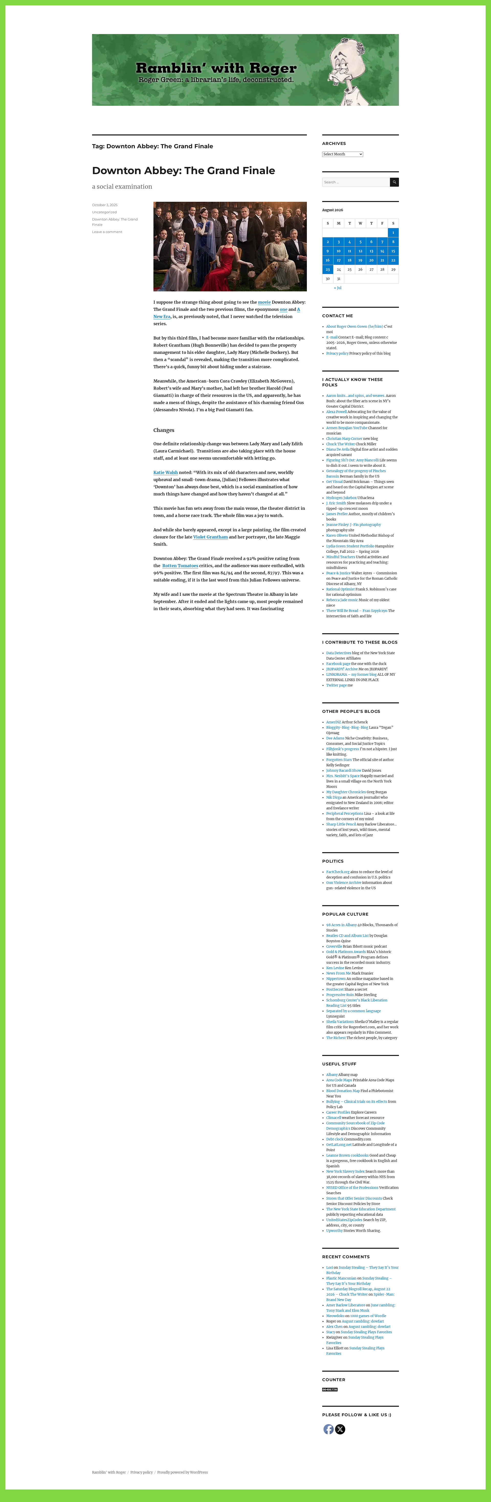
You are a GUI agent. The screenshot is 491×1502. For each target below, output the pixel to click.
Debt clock (334, 1139)
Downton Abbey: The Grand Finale (183, 170)
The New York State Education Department (361, 1209)
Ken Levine (335, 968)
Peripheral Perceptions (344, 813)
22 (393, 260)
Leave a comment (107, 232)
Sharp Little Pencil (341, 824)
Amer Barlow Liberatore (345, 1305)
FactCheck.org (338, 872)
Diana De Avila (338, 449)
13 (371, 251)
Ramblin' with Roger (109, 1472)
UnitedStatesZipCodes (344, 1220)
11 (349, 251)
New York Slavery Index (345, 1171)
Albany (332, 1075)
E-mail (332, 337)
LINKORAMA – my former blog (351, 674)
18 (349, 260)
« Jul (337, 288)
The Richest (336, 1038)
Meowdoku (335, 1316)
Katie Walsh (165, 472)
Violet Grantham (210, 537)
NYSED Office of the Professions (352, 1188)
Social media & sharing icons (216, 1498)
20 (371, 260)
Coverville (334, 946)
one (283, 309)
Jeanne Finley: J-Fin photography (353, 525)
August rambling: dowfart (363, 1321)
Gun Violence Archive (343, 883)
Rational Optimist (340, 589)
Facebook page (338, 664)
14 (382, 251)
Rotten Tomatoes (180, 565)
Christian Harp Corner (344, 439)
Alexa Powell (336, 412)
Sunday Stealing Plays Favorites (366, 1332)
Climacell (333, 1118)
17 (339, 260)
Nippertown (336, 979)
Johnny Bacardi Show (343, 770)
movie (264, 302)
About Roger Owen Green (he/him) (354, 326)
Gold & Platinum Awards (346, 952)
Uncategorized (104, 212)
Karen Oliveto (337, 535)
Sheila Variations (340, 1022)
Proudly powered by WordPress (182, 1472)
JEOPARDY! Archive (342, 669)
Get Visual (334, 482)
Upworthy (334, 1231)
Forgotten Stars (339, 760)
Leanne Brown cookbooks (347, 1155)
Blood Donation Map (343, 1091)
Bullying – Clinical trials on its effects (356, 1101)
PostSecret (335, 989)
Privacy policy (337, 353)
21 (382, 260)
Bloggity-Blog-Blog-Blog (347, 727)
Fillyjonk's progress (342, 749)
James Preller (337, 514)
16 (328, 260)
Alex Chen (334, 1327)
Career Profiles (338, 1112)
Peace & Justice (338, 573)
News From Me (338, 973)
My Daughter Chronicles (346, 792)
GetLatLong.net (339, 1145)
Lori (329, 1267)
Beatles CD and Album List (347, 936)
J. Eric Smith (336, 503)
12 (360, 251)
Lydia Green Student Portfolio (350, 546)
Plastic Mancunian (341, 1278)
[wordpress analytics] (360, 1389)
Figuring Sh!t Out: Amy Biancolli (352, 460)
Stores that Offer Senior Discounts (354, 1198)
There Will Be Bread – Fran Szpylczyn (356, 611)
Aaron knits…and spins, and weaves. (355, 396)
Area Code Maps (339, 1080)
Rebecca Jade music (342, 600)
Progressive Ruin (340, 995)
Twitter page (336, 685)
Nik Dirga (334, 797)
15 (393, 251)
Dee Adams (335, 738)
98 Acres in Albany (341, 925)
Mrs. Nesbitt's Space (343, 776)
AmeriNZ (333, 722)
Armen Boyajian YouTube (346, 428)
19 (360, 260)
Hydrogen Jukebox (341, 498)
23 (328, 269)
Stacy (330, 1332)
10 (339, 251)
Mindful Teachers (340, 557)
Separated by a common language (353, 1011)
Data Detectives (338, 653)
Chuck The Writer (340, 444)
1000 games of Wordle (368, 1316)
